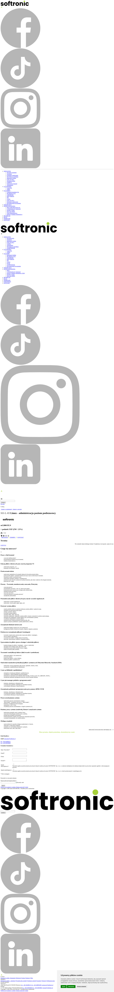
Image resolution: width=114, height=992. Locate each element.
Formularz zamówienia (12, 175)
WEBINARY (7, 218)
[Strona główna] (15, 5)
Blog (31, 978)
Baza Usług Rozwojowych (13, 207)
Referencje (18, 978)
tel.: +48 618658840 (6, 743)
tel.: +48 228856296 (36, 985)
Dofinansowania (51, 981)
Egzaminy (38, 981)
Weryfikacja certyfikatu (12, 176)
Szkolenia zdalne (11, 181)
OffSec (8, 252)
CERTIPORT (10, 195)
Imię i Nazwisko (5, 750)
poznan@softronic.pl (48, 988)
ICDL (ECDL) (10, 179)
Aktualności (13, 978)
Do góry (3, 504)
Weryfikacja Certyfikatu (13, 246)
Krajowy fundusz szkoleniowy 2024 (16, 273)
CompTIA (9, 188)
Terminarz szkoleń (31, 981)
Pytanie (2, 760)
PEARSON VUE (11, 193)
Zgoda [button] (63, 986)
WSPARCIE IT (7, 204)
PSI (8, 197)
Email (2, 753)
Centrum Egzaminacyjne (13, 192)
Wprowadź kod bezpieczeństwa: (9, 780)
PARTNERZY (7, 281)
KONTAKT (7, 220)
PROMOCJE (7, 216)
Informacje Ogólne (11, 178)
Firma (2, 756)
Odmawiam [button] (71, 986)
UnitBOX (9, 182)
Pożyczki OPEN (11, 211)
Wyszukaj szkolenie (12, 172)
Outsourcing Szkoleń (12, 183)
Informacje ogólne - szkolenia (8, 981)
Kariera (23, 978)
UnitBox (9, 244)
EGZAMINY (7, 190)
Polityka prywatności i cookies (8, 787)
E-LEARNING (7, 186)
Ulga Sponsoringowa (12, 213)
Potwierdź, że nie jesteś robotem (8, 778)
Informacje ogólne (5, 978)
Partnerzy (28, 978)
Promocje (44, 981)
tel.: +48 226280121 (6, 741)
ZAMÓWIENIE (11, 248)
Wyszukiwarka (10, 238)
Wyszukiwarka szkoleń (21, 981)
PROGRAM (4, 537)
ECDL (8, 263)
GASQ (8, 199)
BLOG (5, 217)
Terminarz (9, 174)
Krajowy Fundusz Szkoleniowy (14, 214)
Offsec (8, 189)
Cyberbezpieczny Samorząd (14, 209)
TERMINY (13, 537)
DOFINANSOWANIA (9, 206)
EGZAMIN (7, 253)
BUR (8, 270)
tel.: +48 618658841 (37, 988)
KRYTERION (10, 196)
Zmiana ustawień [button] (81, 986)
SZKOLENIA (7, 171)
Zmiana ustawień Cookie (22, 787)
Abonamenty (10, 185)
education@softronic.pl (10, 738)
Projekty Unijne (11, 210)
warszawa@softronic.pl (47, 985)
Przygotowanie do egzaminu (14, 203)
